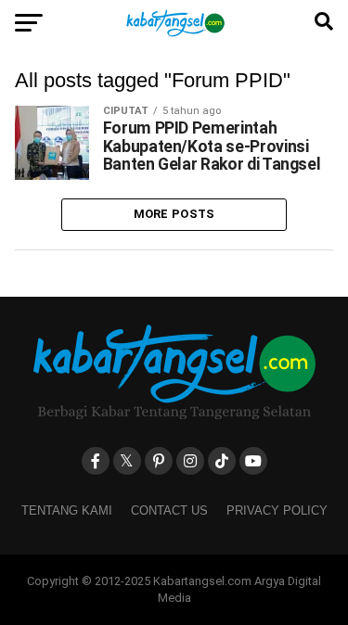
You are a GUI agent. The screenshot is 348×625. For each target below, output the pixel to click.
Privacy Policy (277, 510)
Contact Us (169, 510)
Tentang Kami (66, 510)
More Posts (174, 214)
